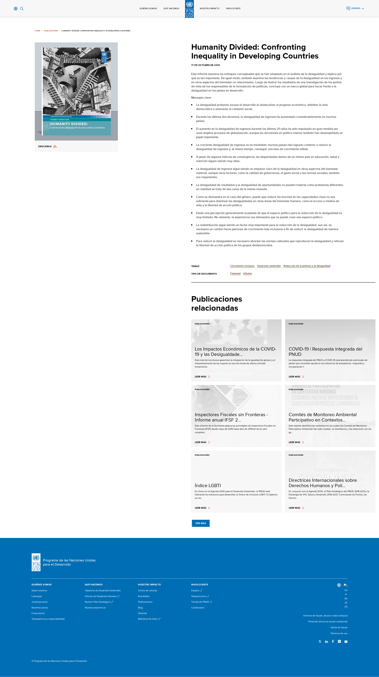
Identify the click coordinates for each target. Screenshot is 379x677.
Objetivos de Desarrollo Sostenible (103, 590)
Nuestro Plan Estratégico (98, 602)
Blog (140, 607)
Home (37, 31)
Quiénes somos (148, 8)
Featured (235, 273)
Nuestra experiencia (95, 607)
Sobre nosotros (39, 590)
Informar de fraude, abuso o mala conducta (325, 615)
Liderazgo (37, 596)
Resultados (143, 596)
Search (22, 8)
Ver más (200, 523)
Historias (142, 613)
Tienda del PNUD (200, 602)
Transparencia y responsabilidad (48, 619)
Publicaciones (51, 31)
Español (355, 8)
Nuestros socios (40, 607)
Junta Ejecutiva (39, 602)
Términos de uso (339, 633)
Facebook (332, 641)
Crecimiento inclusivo (242, 265)
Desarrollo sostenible (269, 265)
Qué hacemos (171, 8)
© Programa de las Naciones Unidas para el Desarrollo (59, 661)
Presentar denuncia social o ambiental (327, 621)
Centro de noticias (147, 590)
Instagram (339, 641)
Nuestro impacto (210, 8)
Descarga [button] (45, 146)
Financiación (38, 613)
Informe (247, 273)
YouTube (346, 641)
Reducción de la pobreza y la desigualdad (307, 265)
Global (16, 8)
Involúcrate (233, 8)
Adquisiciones (199, 596)
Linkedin (326, 641)
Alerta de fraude (339, 627)
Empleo (195, 590)
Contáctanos (197, 607)
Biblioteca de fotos (148, 619)
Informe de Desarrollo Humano (101, 596)
